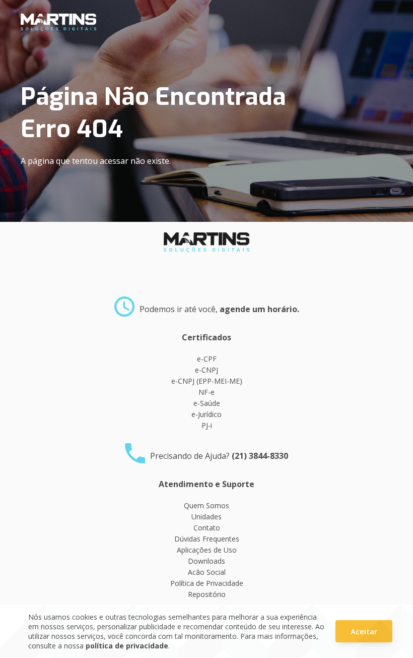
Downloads (206, 561)
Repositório (207, 594)
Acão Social (207, 572)
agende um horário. (259, 309)
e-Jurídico (206, 414)
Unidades (206, 516)
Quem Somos (206, 505)
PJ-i (206, 425)
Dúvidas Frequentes (206, 539)
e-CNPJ (206, 370)
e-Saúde (206, 403)
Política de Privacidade (206, 583)
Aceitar (364, 631)
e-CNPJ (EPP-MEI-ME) (206, 381)
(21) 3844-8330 (260, 455)
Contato (206, 527)
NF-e (206, 392)
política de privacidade (127, 645)
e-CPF (207, 359)
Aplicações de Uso (207, 550)
